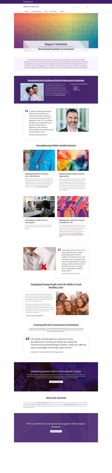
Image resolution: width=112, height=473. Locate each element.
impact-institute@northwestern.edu (31, 469)
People (26, 11)
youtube (58, 463)
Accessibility (38, 471)
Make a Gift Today (55, 431)
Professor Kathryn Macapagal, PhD (34, 315)
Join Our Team (53, 11)
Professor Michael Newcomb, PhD (38, 134)
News (46, 11)
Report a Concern (59, 471)
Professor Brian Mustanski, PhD (43, 402)
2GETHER (75, 88)
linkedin (49, 463)
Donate (62, 11)
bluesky (55, 463)
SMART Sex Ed (76, 89)
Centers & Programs (36, 11)
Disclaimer (44, 471)
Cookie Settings (66, 471)
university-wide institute (69, 404)
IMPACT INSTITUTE (31, 7)
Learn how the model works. (42, 186)
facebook (61, 463)
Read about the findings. (60, 95)
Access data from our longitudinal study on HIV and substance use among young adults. (71, 235)
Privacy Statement (51, 471)
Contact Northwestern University (80, 467)
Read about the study (55, 381)
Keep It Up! (75, 86)
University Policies (77, 469)
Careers (75, 465)
